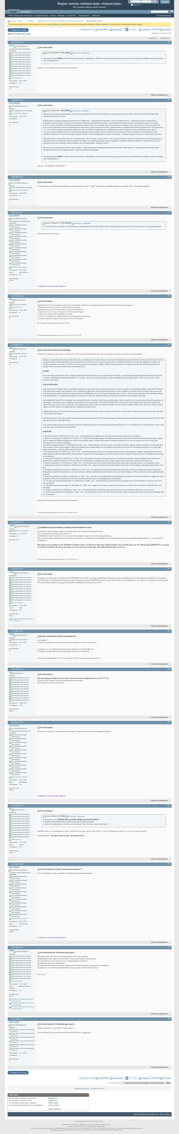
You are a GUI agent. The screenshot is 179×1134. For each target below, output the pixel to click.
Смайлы (51, 1100)
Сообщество (70, 15)
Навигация (96, 15)
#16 (169, 42)
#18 (169, 177)
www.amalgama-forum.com (87, 1128)
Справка (53, 15)
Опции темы (153, 38)
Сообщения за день (41, 15)
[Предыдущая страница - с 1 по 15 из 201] (116, 29)
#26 (169, 722)
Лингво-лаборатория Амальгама (146, 1114)
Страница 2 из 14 (87, 29)
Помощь (165, 2)
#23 (169, 569)
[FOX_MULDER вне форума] (18, 114)
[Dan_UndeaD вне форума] (18, 267)
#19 (169, 212)
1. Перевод (30, 21)
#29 (169, 947)
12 (135, 29)
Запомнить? (137, 5)
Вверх (168, 1083)
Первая (106, 29)
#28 (169, 864)
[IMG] (50, 1103)
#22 (169, 522)
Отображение (164, 38)
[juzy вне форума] (15, 840)
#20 (169, 296)
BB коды (51, 1098)
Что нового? (26, 12)
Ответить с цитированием (159, 95)
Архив (162, 1114)
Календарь (61, 15)
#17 (169, 100)
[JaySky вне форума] (16, 981)
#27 (169, 805)
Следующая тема (97, 1088)
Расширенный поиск (164, 15)
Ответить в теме (18, 30)
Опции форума (83, 15)
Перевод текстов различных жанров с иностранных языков (60, 21)
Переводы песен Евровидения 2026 (110, 1130)
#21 (169, 345)
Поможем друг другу (22, 34)
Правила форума (54, 1109)
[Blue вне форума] (15, 307)
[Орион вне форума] (16, 603)
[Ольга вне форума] (16, 78)
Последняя (156, 29)
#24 (169, 631)
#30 (169, 1019)
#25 (169, 669)
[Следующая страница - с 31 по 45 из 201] (144, 29)
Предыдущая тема (82, 1088)
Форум (13, 12)
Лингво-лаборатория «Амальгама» (20, 15)
